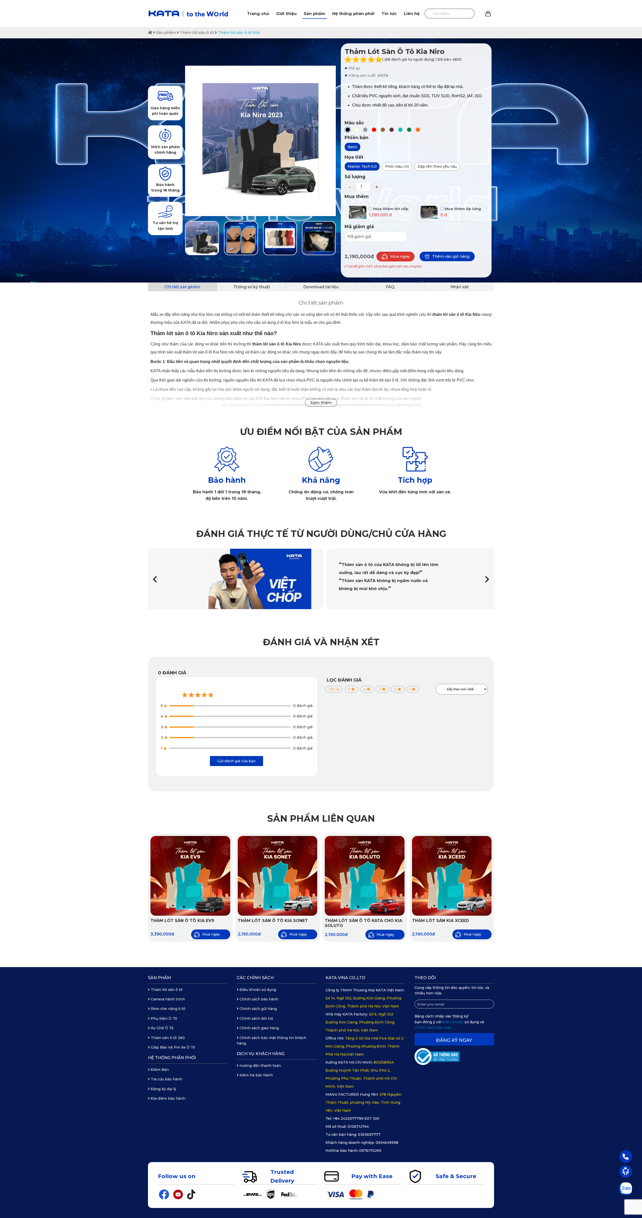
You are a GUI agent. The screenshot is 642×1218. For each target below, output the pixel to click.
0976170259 (370, 1150)
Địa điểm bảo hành (167, 1098)
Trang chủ (258, 13)
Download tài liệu (321, 287)
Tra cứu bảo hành (166, 1079)
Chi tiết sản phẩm (182, 287)
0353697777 (369, 1134)
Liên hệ (412, 13)
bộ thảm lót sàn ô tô (381, 380)
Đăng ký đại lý (163, 1089)
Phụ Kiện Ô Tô (163, 1018)
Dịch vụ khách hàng (261, 1053)
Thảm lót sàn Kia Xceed (440, 920)
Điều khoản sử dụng (257, 989)
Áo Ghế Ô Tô (162, 1028)
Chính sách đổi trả (255, 1018)
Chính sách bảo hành (258, 999)
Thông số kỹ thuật (251, 287)
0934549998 (387, 1142)
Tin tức (389, 13)
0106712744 (358, 1126)
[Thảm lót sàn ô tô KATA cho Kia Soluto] (365, 876)
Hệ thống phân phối (353, 13)
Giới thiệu (286, 13)
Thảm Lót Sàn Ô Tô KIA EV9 (182, 920)
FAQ (390, 287)
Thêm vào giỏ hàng (451, 256)
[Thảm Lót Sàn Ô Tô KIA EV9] (190, 876)
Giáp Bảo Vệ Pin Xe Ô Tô (172, 1047)
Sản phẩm (314, 13)
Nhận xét (459, 287)
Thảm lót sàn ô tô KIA (239, 32)
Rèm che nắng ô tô (167, 1008)
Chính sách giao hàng (258, 1028)
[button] (487, 579)
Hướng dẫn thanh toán (259, 1065)
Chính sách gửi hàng (257, 1008)
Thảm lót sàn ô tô (197, 32)
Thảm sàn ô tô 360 (167, 1038)
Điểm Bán (159, 1069)
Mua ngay (400, 256)
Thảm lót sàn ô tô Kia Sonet (273, 920)
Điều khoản (453, 1022)
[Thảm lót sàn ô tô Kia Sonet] (277, 876)
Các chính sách (255, 977)
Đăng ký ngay (454, 1040)
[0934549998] (625, 1156)
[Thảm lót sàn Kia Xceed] (452, 876)
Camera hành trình (167, 999)
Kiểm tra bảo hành (255, 1075)
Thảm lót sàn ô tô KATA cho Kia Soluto (363, 923)
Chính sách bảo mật (433, 1027)
